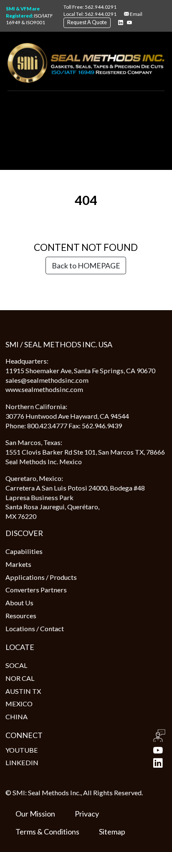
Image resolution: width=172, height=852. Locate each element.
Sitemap (112, 831)
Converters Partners (36, 590)
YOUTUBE (21, 750)
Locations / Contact (34, 628)
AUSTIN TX (23, 691)
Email (135, 14)
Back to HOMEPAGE (86, 265)
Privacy (87, 813)
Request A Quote (87, 22)
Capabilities (24, 551)
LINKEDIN (21, 762)
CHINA (16, 717)
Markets (18, 564)
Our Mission (35, 813)
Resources (20, 615)
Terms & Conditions (47, 831)
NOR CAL (20, 678)
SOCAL (16, 665)
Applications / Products (41, 577)
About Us (19, 603)
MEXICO (19, 704)
